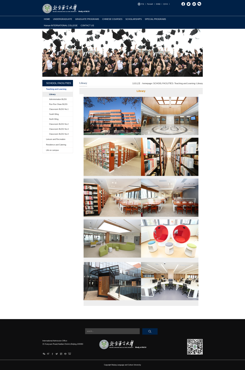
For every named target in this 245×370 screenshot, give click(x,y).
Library (200, 83)
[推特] (189, 3)
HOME (47, 19)
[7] (44, 353)
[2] (65, 353)
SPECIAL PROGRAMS (155, 19)
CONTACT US (87, 25)
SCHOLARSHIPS (133, 19)
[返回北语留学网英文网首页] (66, 4)
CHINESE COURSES (112, 19)
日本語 (158, 4)
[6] (48, 353)
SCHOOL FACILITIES (163, 83)
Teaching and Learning (184, 83)
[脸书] (183, 3)
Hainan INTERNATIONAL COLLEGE (61, 25)
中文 (142, 4)
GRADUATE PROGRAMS (87, 19)
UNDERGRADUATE (62, 19)
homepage (147, 83)
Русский (150, 4)
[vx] (199, 3)
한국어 (165, 4)
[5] (52, 353)
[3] (61, 353)
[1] (69, 353)
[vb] (194, 3)
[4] (56, 353)
